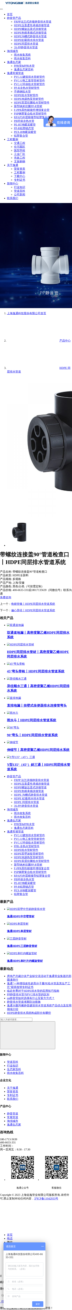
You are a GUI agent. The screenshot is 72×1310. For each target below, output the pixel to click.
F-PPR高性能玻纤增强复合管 (31, 109)
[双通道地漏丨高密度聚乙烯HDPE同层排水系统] (15, 625)
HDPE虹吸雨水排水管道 (29, 40)
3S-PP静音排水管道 (26, 47)
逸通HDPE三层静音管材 (22, 945)
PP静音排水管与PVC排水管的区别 (28, 994)
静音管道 (12, 1113)
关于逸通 (12, 165)
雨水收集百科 (22, 58)
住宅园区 (19, 146)
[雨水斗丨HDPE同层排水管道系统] (12, 712)
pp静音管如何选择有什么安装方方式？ (31, 998)
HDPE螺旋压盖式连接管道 (30, 28)
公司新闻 (19, 194)
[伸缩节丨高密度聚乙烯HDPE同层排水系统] (12, 742)
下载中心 (19, 176)
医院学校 (19, 150)
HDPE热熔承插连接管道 (29, 791)
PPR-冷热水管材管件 (26, 846)
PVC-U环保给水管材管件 (29, 84)
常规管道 (12, 1117)
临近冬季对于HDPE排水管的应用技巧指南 (33, 990)
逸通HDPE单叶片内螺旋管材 (25, 960)
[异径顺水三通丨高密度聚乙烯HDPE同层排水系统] (17, 678)
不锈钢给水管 (22, 91)
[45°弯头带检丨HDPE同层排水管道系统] (16, 663)
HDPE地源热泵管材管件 (29, 98)
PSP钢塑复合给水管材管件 (30, 113)
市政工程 (19, 157)
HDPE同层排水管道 (26, 43)
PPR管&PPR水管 (24, 65)
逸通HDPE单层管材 (19, 931)
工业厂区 (19, 154)
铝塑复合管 (21, 135)
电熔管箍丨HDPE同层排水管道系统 (33, 603)
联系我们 (12, 198)
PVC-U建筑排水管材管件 (29, 76)
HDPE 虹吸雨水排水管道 (29, 798)
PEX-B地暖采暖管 (25, 131)
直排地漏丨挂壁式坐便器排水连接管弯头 (37, 705)
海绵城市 (12, 51)
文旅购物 (19, 161)
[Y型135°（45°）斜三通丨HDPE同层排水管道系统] (21, 757)
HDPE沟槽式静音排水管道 (30, 36)
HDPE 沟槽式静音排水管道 (30, 794)
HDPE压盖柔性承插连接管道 (31, 25)
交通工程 (19, 143)
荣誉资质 (19, 168)
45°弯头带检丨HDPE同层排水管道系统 (35, 671)
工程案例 (12, 139)
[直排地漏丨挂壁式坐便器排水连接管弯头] (14, 697)
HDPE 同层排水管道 (26, 802)
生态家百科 (14, 1069)
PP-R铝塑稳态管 (24, 128)
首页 (10, 14)
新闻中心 (12, 183)
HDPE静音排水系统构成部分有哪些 (29, 1012)
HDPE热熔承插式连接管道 (30, 32)
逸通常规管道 (15, 73)
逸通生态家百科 (24, 69)
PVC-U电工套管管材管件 (29, 80)
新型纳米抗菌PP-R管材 (28, 106)
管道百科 (19, 190)
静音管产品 (14, 17)
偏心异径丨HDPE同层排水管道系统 (33, 610)
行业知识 (19, 187)
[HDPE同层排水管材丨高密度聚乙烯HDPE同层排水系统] (20, 644)
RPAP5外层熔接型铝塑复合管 (32, 117)
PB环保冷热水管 (24, 120)
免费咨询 (5, 597)
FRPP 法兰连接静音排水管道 (31, 780)
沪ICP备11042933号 (46, 1198)
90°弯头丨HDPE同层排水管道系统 (32, 735)
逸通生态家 (14, 62)
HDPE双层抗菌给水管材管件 (31, 102)
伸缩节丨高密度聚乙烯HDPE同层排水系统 (38, 750)
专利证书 (19, 179)
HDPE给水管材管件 (26, 95)
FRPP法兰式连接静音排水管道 (32, 21)
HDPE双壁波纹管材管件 (29, 853)
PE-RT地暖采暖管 (25, 124)
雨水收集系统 (22, 54)
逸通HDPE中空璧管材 (20, 916)
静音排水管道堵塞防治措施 (24, 1001)
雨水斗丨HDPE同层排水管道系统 (31, 720)
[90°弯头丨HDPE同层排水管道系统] (13, 727)
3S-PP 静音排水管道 (26, 805)
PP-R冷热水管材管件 (26, 87)
